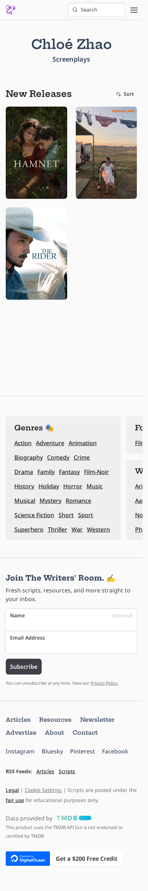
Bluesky (52, 751)
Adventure (50, 443)
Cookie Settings (43, 790)
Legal (12, 790)
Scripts (67, 771)
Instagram (20, 751)
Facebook (115, 751)
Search (89, 9)
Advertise (21, 732)
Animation (83, 443)
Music (95, 486)
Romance (78, 501)
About (54, 732)
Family (46, 472)
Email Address (27, 637)
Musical (24, 501)
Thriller (57, 529)
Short (66, 515)
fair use (15, 800)
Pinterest (82, 751)
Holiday (48, 486)
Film (140, 443)
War (77, 529)
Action (23, 443)
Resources (55, 719)
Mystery (50, 501)
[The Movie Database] (72, 818)
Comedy (58, 457)
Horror (72, 486)
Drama (23, 472)
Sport (85, 515)
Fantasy (69, 472)
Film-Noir (96, 472)
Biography (28, 457)
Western (98, 529)
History (24, 486)
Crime (82, 457)
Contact (85, 732)
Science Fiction (34, 515)
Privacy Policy (104, 683)
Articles (18, 719)
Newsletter (97, 719)
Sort (129, 93)
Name (71, 615)
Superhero (28, 529)
